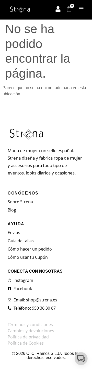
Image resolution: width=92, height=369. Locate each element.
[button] (81, 357)
